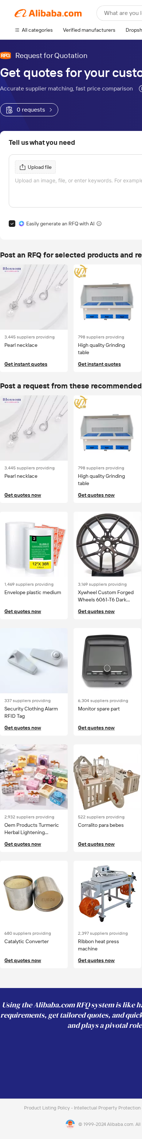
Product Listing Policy (47, 1108)
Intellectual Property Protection (108, 1108)
